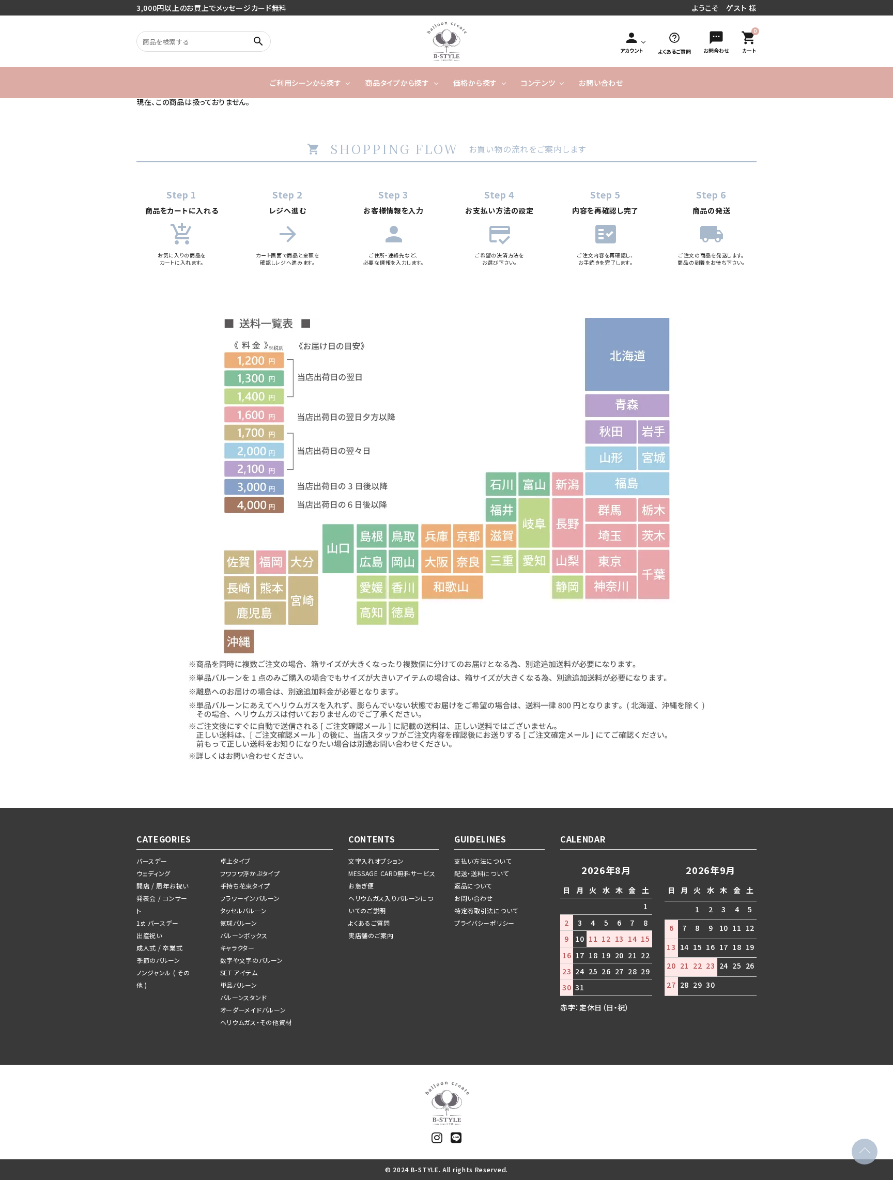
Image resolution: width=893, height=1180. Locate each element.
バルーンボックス (244, 935)
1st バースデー (157, 922)
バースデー (151, 860)
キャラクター (237, 947)
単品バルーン (238, 984)
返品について (473, 885)
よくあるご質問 (369, 922)
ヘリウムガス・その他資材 (256, 1022)
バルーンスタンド (243, 997)
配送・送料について (481, 873)
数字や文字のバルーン (251, 960)
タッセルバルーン (243, 910)
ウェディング (153, 873)
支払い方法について (482, 860)
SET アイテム (239, 972)
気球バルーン (238, 922)
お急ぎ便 (361, 885)
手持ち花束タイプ (245, 885)
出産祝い (149, 935)
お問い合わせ (601, 83)
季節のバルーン (158, 960)
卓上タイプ (235, 860)
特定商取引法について (486, 910)
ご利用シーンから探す (305, 83)
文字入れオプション (376, 860)
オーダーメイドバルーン (253, 1009)
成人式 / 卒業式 (159, 947)
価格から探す (475, 83)
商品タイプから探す (397, 83)
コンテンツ (538, 83)
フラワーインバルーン (250, 898)
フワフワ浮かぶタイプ (250, 873)
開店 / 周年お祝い (162, 885)
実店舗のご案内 (371, 935)
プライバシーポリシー (484, 922)
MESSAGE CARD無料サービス (392, 873)
